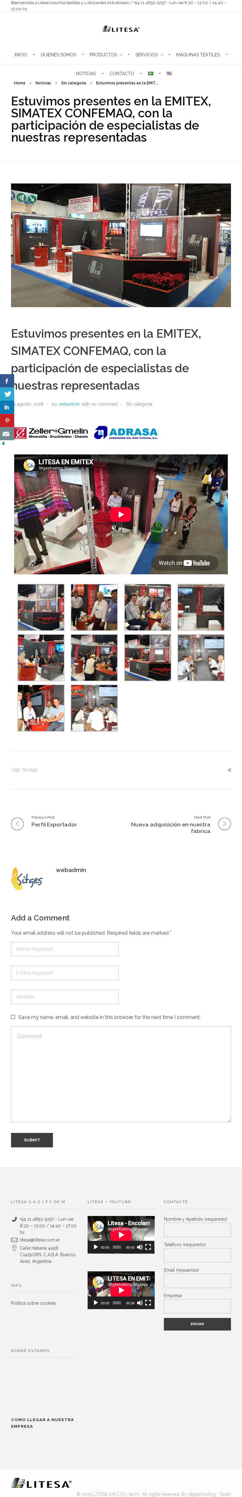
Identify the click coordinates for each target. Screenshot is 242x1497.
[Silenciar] (140, 1247)
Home (20, 83)
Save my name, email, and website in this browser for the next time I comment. (109, 1017)
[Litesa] (41, 1483)
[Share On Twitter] (7, 394)
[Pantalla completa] (148, 1247)
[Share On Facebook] (7, 380)
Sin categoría (73, 83)
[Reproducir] (96, 1247)
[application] (121, 1235)
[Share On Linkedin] (7, 407)
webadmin (69, 404)
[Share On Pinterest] (7, 420)
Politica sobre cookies (33, 1303)
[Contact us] (7, 433)
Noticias (43, 83)
